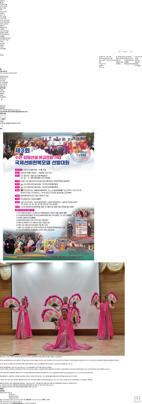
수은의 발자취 (3, 31)
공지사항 (2, 43)
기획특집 (2, 29)
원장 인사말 (3, 8)
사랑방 (1, 41)
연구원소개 (3, 4)
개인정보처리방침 (13, 396)
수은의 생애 (3, 18)
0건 (2, 123)
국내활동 (2, 36)
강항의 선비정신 (4, 24)
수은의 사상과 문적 (5, 20)
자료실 (1, 47)
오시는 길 (2, 15)
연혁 (1, 10)
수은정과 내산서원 (4, 34)
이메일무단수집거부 (14, 398)
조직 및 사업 (3, 11)
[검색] (1, 69)
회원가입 (2, 1)
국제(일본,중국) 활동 (5, 38)
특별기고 (2, 25)
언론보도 (2, 45)
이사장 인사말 (3, 6)
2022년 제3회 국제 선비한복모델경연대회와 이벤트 (18, 387)
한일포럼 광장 (3, 27)
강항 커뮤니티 (3, 40)
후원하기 (2, 13)
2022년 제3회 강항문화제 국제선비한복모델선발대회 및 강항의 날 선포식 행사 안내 (26, 385)
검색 (119, 51)
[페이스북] (2, 99)
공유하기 (2, 106)
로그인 (131, 51)
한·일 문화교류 (4, 22)
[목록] (2, 126)
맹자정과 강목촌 (4, 33)
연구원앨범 (3, 48)
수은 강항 (2, 17)
